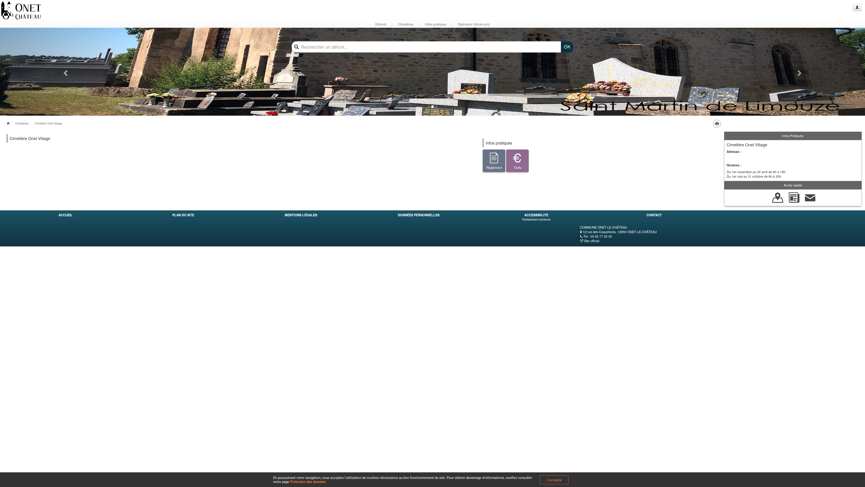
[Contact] (810, 197)
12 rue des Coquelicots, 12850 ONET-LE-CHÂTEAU (619, 232)
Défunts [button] (380, 24)
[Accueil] (21, 10)
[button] (65, 72)
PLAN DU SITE (183, 215)
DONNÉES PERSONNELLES (418, 215)
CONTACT (654, 215)
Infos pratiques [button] (435, 24)
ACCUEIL (66, 215)
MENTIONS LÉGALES (301, 215)
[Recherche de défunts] (778, 197)
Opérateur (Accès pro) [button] (474, 24)
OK (567, 46)
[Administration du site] (857, 7)
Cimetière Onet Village (48, 123)
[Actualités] (794, 197)
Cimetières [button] (405, 24)
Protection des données (308, 482)
